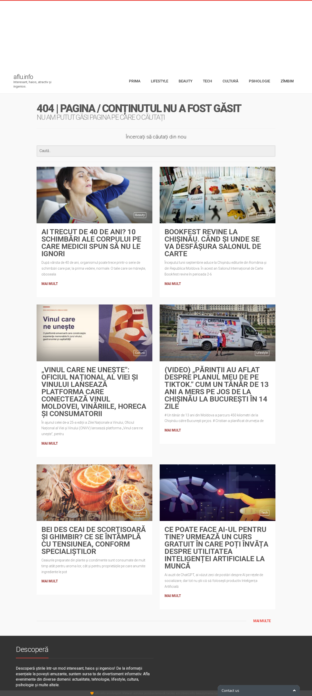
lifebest (127, 693)
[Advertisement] (156, 35)
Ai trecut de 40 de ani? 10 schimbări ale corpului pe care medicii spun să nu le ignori (91, 242)
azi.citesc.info (185, 693)
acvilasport (114, 693)
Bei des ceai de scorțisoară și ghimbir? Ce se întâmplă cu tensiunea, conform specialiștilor (93, 540)
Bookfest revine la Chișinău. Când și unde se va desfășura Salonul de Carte (213, 242)
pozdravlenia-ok (155, 693)
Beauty (140, 215)
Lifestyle (262, 352)
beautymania (205, 693)
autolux (138, 693)
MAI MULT (49, 284)
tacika (170, 693)
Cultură (263, 215)
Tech (264, 512)
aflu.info (100, 693)
